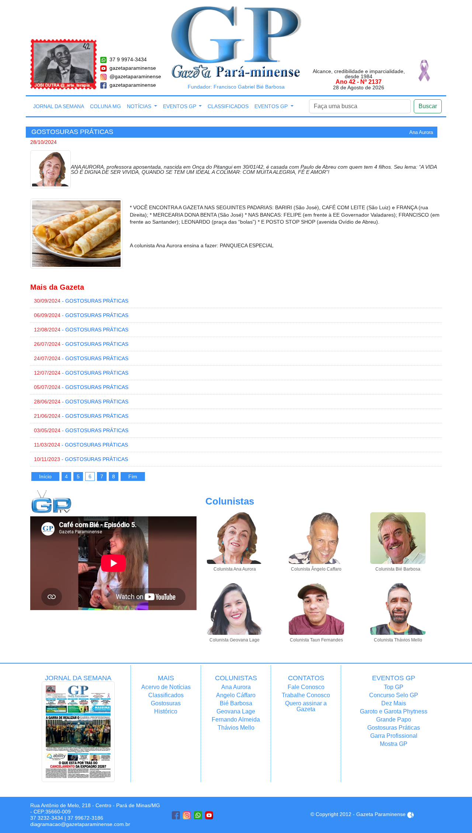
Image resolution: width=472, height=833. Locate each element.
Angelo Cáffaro (236, 695)
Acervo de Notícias (166, 687)
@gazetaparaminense (135, 76)
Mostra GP (393, 744)
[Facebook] (175, 815)
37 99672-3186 (85, 818)
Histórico (165, 711)
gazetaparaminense (133, 68)
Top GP (393, 687)
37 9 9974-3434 (128, 59)
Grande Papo (393, 719)
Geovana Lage (235, 711)
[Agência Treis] (410, 814)
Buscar (428, 106)
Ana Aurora (236, 687)
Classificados (228, 106)
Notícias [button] (140, 106)
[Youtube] (209, 815)
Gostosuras (166, 703)
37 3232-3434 (46, 818)
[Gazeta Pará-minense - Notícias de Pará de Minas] (236, 42)
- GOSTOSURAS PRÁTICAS (81, 301)
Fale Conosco (306, 687)
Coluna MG (105, 106)
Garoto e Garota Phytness (393, 711)
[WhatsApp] (198, 815)
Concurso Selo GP (393, 695)
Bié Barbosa (236, 703)
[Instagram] (186, 815)
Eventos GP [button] (180, 106)
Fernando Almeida (236, 719)
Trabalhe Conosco (306, 695)
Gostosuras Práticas (393, 727)
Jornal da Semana (58, 106)
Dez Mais (393, 703)
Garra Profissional (393, 736)
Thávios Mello (236, 727)
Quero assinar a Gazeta (306, 706)
